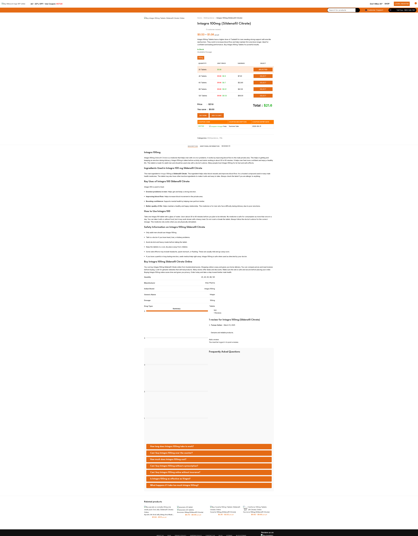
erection (196, 158)
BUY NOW (203, 115)
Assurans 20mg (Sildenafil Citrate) (190, 512)
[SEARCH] (358, 10)
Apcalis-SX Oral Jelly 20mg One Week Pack (158, 515)
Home (199, 18)
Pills (220, 138)
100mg (200, 58)
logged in (222, 342)
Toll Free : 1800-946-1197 (405, 10)
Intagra (163, 174)
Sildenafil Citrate (161, 158)
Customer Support (375, 10)
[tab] (193, 146)
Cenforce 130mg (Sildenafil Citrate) (256, 512)
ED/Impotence (209, 18)
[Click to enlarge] (148, 15)
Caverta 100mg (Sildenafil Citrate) (223, 512)
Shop (387, 4)
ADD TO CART (217, 115)
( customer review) (213, 29)
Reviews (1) (226, 146)
